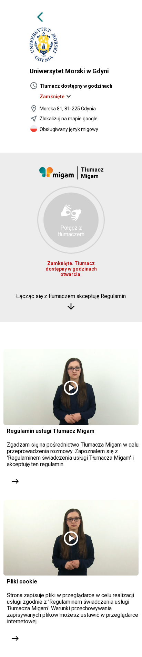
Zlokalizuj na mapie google (69, 118)
